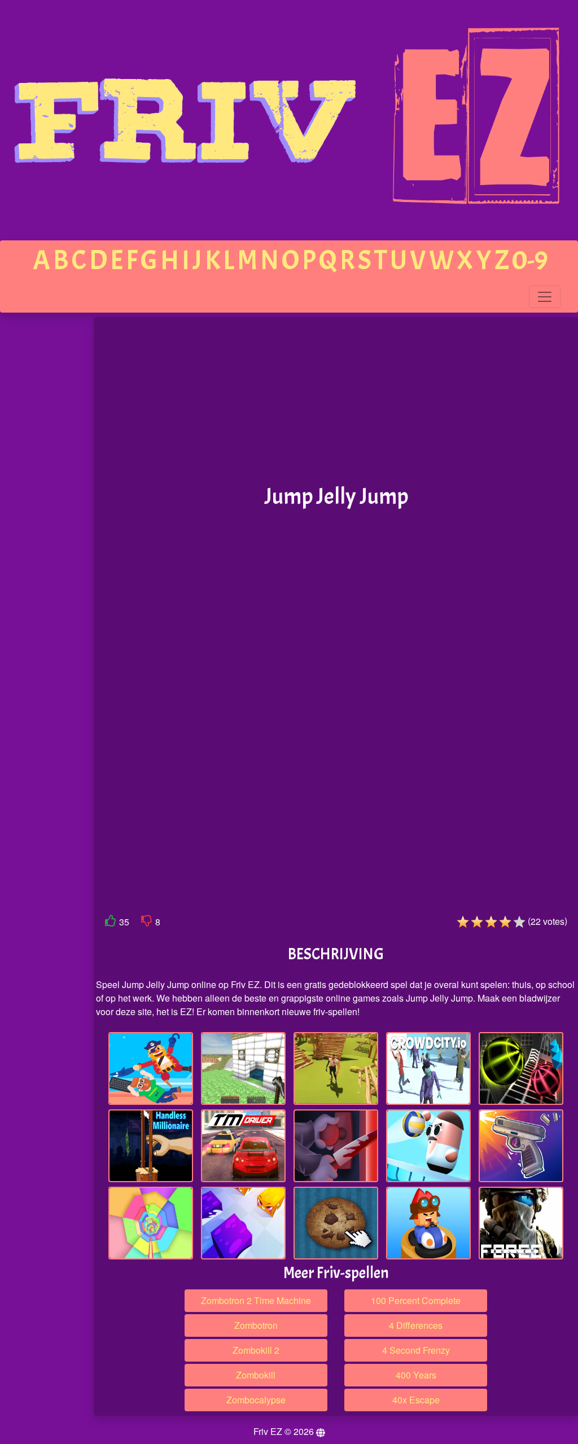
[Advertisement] (47, 492)
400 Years (416, 1374)
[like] (110, 923)
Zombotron (256, 1325)
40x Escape (416, 1399)
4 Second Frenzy (416, 1350)
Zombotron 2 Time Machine (256, 1300)
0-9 (530, 260)
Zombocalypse (256, 1399)
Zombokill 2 (256, 1350)
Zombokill (255, 1374)
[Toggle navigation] (545, 297)
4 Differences (416, 1325)
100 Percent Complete (416, 1300)
